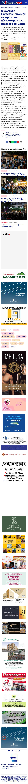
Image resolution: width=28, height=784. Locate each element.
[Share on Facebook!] (7, 142)
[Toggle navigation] (26, 2)
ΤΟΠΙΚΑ (19, 135)
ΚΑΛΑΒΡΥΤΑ (17, 7)
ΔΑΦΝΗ (16, 330)
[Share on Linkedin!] (15, 142)
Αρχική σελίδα (4, 7)
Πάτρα (21, 343)
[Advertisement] (14, 499)
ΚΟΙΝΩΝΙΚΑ (5, 343)
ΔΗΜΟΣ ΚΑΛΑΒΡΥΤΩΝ (8, 336)
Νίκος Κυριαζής (6, 38)
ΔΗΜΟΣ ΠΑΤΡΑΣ (21, 336)
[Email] (21, 142)
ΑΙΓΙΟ (3, 330)
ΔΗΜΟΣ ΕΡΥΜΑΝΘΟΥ (7, 333)
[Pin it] (18, 142)
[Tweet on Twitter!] (10, 142)
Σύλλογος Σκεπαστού (10, 135)
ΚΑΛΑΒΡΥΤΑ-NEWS (10, 134)
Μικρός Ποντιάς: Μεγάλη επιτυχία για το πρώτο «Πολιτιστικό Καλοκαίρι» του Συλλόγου (14, 174)
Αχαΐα (9, 330)
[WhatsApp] (12, 142)
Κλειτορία (13, 343)
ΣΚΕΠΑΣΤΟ (18, 134)
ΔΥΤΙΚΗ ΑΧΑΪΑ (6, 340)
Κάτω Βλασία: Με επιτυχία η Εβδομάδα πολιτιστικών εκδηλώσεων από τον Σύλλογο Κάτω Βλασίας (13, 200)
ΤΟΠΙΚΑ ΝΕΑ (8, 137)
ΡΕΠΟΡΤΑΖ (5, 346)
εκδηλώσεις (10, 7)
